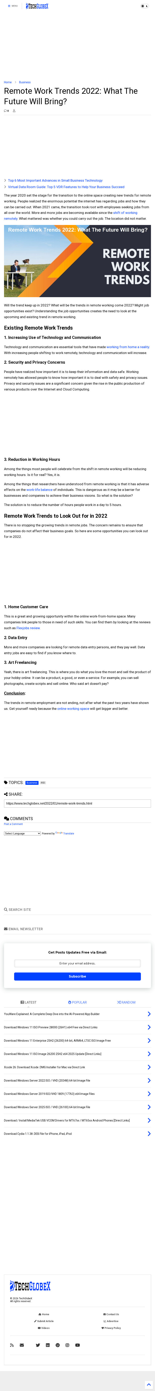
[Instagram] (67, 1345)
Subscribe (77, 976)
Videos (45, 1328)
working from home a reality (128, 347)
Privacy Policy (112, 1328)
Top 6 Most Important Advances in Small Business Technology (55, 180)
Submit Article (45, 1321)
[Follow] (22, 1345)
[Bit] (77, 1345)
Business (25, 82)
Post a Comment (13, 824)
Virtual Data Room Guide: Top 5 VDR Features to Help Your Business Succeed (66, 187)
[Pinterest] (58, 1345)
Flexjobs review (28, 628)
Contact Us (112, 1314)
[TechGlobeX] (37, 7)
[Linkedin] (48, 1345)
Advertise (112, 1321)
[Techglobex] (12, 1345)
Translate (68, 833)
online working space (73, 709)
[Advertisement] (77, 46)
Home (8, 82)
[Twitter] (38, 1345)
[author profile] (14, 111)
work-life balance (39, 490)
